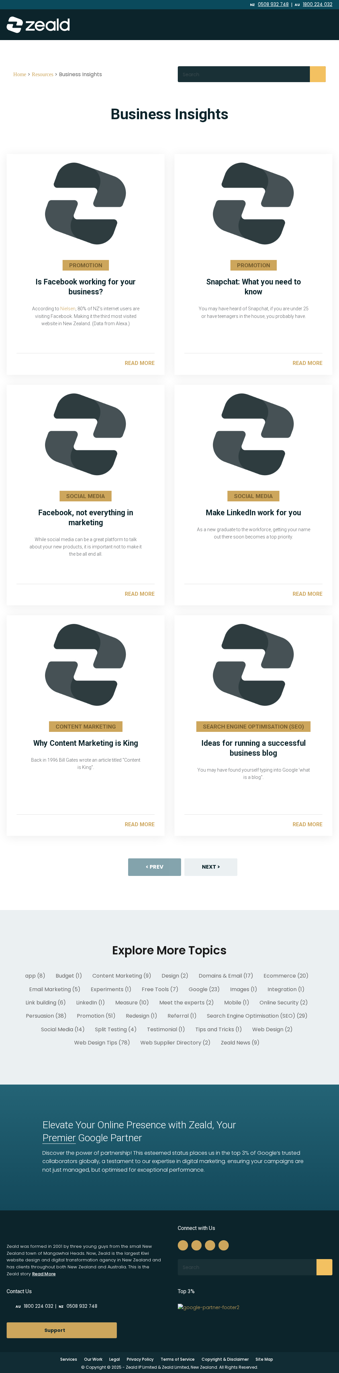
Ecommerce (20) (286, 976)
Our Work (93, 1359)
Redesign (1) (141, 1016)
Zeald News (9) (240, 1042)
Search (318, 74)
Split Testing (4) (116, 1029)
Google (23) (204, 989)
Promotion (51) (96, 1016)
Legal (114, 1359)
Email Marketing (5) (54, 989)
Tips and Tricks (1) (218, 1029)
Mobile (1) (236, 1002)
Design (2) (175, 976)
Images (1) (243, 989)
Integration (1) (286, 989)
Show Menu (320, 24)
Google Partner (92, 1138)
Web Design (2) (272, 1029)
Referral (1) (182, 1016)
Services (68, 1359)
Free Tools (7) (160, 989)
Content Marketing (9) (121, 976)
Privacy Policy (140, 1359)
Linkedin (219, 5)
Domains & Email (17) (226, 976)
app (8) (35, 976)
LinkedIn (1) (90, 1002)
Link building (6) (45, 1002)
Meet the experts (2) (186, 1002)
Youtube (228, 5)
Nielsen (67, 308)
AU (313, 4)
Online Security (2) (284, 1002)
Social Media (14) (63, 1029)
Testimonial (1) (166, 1029)
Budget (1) (69, 976)
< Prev (155, 867)
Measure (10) (132, 1002)
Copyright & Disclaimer (225, 1359)
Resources (42, 74)
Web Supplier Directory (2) (175, 1042)
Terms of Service (178, 1359)
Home (19, 74)
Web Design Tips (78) (102, 1042)
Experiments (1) (111, 989)
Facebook (203, 5)
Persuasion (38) (46, 1016)
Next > (211, 867)
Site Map (264, 1359)
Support (54, 1330)
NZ (269, 4)
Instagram (210, 5)
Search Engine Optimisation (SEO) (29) (257, 1016)
